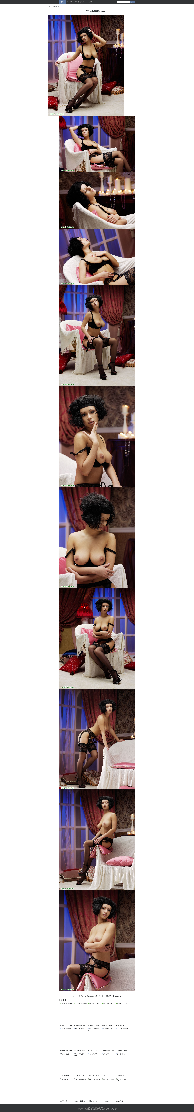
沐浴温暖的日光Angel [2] (113, 996)
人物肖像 (90, 2)
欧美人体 (55, 6)
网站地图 (106, 1107)
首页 (62, 2)
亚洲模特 (69, 2)
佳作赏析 (83, 2)
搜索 (132, 2)
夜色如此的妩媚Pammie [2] (88, 996)
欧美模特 (76, 2)
